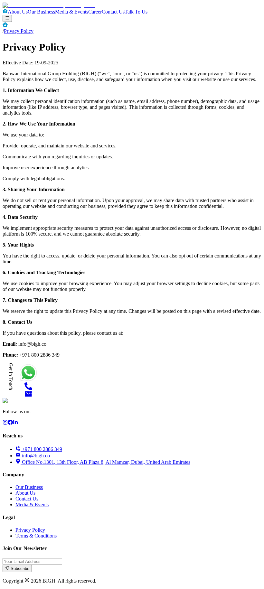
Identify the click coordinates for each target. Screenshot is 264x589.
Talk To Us (136, 11)
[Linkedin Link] (15, 423)
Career (95, 11)
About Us (18, 11)
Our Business (41, 11)
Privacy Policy (18, 31)
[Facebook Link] (10, 423)
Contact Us (113, 11)
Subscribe (19, 568)
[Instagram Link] (5, 423)
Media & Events (71, 11)
